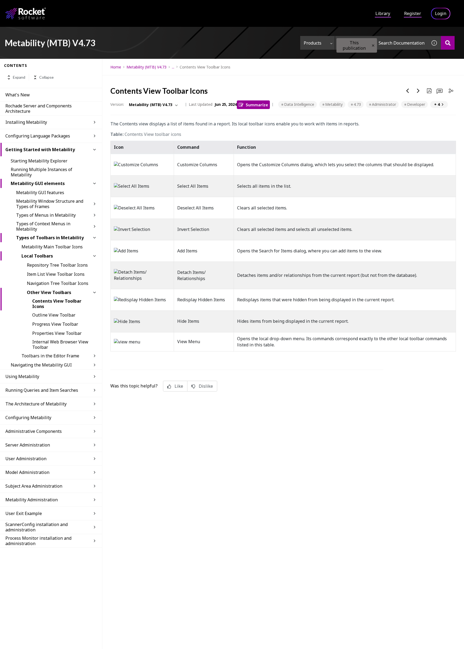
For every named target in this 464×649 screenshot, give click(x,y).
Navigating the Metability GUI (41, 365)
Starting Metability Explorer (39, 161)
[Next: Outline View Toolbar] (418, 90)
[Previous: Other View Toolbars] (407, 90)
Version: (117, 104)
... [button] (173, 67)
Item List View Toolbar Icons (56, 274)
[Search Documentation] (448, 43)
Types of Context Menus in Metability (43, 226)
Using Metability (22, 376)
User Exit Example (23, 513)
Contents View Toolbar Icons (56, 303)
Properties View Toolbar (57, 333)
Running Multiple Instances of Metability (41, 172)
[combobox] (381, 43)
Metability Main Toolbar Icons (52, 247)
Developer (416, 104)
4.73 (357, 104)
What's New (17, 95)
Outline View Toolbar (53, 315)
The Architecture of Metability (36, 404)
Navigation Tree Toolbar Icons (57, 283)
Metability (334, 104)
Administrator (384, 104)
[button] (373, 45)
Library (382, 13)
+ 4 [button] (437, 104)
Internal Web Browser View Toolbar (60, 344)
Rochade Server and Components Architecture (38, 108)
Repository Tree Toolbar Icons (57, 265)
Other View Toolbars (49, 292)
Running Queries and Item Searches (41, 390)
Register (412, 13)
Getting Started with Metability (40, 150)
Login (440, 13)
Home (115, 67)
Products (312, 43)
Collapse (46, 77)
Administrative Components (33, 431)
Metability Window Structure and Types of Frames (49, 203)
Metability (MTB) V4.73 (146, 67)
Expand (19, 77)
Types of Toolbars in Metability (50, 238)
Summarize (257, 104)
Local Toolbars (37, 256)
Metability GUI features (40, 192)
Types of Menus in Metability (46, 215)
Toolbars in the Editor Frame (50, 356)
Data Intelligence (299, 104)
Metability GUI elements (38, 183)
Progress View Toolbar (55, 324)
